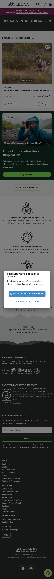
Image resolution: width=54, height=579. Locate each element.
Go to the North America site (28, 293)
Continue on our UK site (27, 301)
